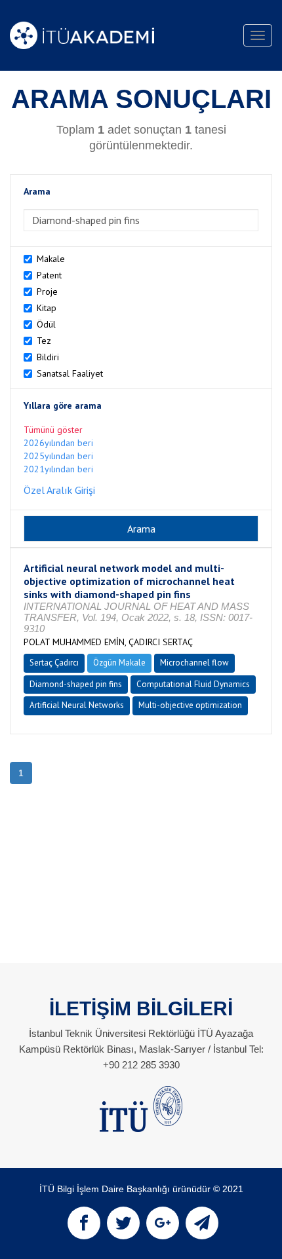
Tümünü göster (53, 430)
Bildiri (48, 357)
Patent (49, 275)
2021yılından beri (58, 469)
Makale (51, 259)
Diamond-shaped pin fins (76, 684)
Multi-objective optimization (190, 705)
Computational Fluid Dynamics (193, 684)
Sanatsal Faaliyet (70, 373)
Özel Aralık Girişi (59, 490)
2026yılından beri (58, 443)
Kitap (46, 308)
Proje (47, 291)
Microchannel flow (194, 662)
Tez (44, 341)
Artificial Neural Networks (77, 705)
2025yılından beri (58, 456)
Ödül (46, 324)
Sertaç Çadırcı (54, 662)
